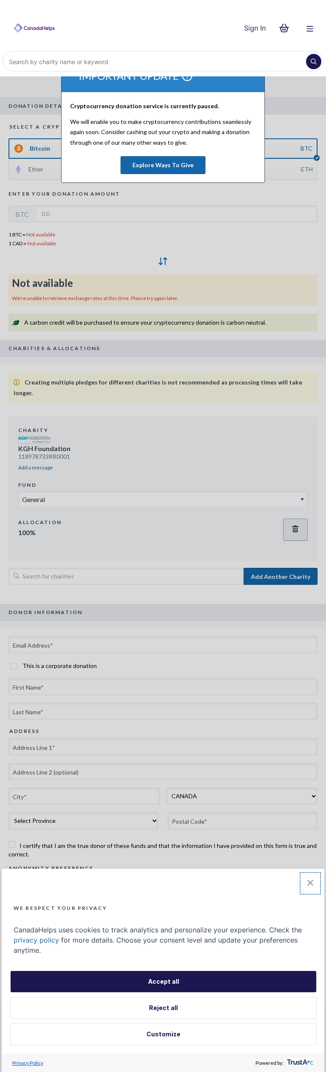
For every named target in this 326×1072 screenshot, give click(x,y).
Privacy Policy (27, 1063)
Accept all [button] (163, 981)
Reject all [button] (163, 1007)
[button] (310, 883)
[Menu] (310, 28)
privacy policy (36, 940)
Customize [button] (163, 1034)
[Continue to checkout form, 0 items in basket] (287, 28)
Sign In (255, 28)
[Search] (313, 61)
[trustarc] (299, 1063)
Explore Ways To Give (163, 164)
